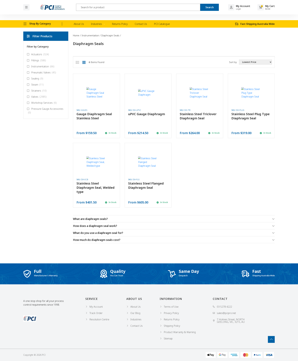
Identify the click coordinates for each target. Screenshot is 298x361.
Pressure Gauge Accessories (45, 110)
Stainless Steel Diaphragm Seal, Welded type (96, 187)
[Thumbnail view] (84, 62)
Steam (37, 84)
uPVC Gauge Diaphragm (146, 114)
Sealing (37, 78)
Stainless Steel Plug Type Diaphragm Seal (250, 116)
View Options (96, 106)
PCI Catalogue (162, 24)
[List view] (77, 62)
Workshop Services (44, 102)
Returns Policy (120, 24)
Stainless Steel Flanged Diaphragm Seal (146, 185)
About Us (79, 24)
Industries (97, 24)
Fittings (38, 60)
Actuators (40, 54)
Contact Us (141, 24)
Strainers (39, 90)
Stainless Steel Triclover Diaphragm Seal (198, 116)
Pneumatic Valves (43, 72)
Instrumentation (42, 66)
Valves (39, 96)
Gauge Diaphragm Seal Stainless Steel (94, 116)
